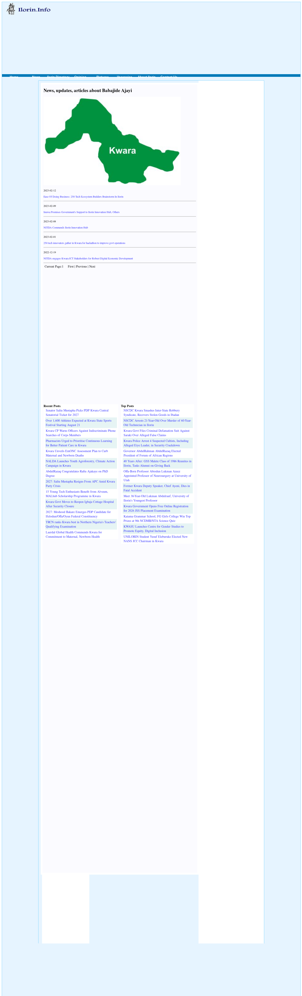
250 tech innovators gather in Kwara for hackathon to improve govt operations (84, 243)
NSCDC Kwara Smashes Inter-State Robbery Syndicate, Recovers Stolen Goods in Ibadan (152, 412)
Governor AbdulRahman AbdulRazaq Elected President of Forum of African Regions (152, 453)
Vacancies (124, 77)
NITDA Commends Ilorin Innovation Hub (66, 227)
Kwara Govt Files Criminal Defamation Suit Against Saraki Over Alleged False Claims (156, 432)
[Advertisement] (173, 33)
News (36, 77)
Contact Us (169, 77)
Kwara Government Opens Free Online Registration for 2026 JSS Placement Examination (156, 508)
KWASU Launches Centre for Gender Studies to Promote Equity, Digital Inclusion (154, 528)
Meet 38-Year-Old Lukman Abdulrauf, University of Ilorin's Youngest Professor (156, 498)
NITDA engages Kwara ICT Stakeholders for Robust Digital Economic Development (88, 258)
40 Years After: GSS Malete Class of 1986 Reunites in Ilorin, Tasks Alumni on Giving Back (157, 463)
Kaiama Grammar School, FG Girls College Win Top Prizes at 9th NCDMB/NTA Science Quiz (157, 518)
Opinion (80, 77)
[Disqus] (120, 599)
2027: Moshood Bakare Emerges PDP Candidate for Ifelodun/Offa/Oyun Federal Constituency (78, 514)
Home (14, 77)
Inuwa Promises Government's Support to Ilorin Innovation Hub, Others (82, 212)
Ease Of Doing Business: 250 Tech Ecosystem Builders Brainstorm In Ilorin (83, 196)
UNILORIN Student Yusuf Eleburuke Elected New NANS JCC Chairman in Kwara (156, 538)
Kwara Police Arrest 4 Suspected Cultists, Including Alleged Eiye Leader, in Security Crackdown (156, 443)
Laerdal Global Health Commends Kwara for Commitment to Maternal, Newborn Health (74, 534)
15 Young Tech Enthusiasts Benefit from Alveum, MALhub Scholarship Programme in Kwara (77, 493)
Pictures (102, 77)
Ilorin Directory (58, 77)
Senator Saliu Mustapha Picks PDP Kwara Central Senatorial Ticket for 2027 (77, 412)
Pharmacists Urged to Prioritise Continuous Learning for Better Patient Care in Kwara (79, 443)
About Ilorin (147, 77)
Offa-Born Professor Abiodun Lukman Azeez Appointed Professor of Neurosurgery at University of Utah (157, 475)
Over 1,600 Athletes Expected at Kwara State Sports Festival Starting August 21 (78, 422)
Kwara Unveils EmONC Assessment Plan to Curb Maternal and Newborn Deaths (77, 453)
